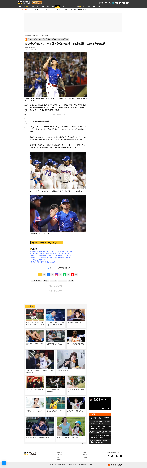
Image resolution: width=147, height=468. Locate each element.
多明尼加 (53, 281)
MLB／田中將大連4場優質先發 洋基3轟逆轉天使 (55, 390)
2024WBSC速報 (44, 35)
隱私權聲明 (60, 457)
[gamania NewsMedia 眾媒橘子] (115, 465)
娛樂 (53, 6)
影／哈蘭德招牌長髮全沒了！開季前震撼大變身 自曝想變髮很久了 (55, 324)
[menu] (19, 6)
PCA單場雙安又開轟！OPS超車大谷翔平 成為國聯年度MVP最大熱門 (76, 411)
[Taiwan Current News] (113, 3)
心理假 (66, 9)
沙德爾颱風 (26, 6)
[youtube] (109, 3)
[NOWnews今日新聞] (24, 2)
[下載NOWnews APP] (120, 3)
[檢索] (123, 3)
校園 (99, 6)
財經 (68, 6)
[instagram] (102, 3)
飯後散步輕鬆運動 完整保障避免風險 (76, 390)
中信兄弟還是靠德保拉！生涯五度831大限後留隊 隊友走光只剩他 (55, 411)
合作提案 (85, 457)
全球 (63, 6)
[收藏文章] (26, 127)
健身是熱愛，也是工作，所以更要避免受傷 (37, 437)
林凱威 (71, 281)
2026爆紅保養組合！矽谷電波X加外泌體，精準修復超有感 (34, 411)
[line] (106, 3)
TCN (51, 9)
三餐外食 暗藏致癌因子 (63, 370)
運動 (58, 6)
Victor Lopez (62, 281)
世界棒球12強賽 (36, 281)
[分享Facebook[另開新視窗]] (26, 105)
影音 (84, 6)
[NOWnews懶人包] (116, 3)
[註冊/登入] (127, 3)
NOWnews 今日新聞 (29, 35)
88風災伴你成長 (35, 9)
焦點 (33, 6)
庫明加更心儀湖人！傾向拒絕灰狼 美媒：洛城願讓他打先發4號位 (76, 344)
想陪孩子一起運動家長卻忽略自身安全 (67, 437)
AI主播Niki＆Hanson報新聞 (78, 9)
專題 (48, 6)
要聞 (43, 6)
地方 (94, 6)
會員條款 (85, 452)
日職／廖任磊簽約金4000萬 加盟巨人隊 (34, 390)
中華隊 (46, 281)
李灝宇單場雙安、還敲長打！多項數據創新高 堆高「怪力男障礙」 (55, 344)
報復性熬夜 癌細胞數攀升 (74, 323)
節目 (89, 6)
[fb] (99, 3)
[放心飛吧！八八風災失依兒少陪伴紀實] (37, 2)
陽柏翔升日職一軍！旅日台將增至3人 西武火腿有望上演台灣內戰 (35, 324)
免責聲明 (59, 454)
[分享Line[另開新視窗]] (26, 110)
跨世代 (45, 9)
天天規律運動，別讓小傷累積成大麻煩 (34, 344)
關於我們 (85, 454)
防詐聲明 (59, 452)
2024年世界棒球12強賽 (43, 243)
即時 (38, 6)
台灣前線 (58, 9)
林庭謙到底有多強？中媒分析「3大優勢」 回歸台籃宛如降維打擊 (40, 371)
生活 (73, 6)
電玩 (77, 6)
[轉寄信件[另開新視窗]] (26, 114)
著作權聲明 (60, 459)
